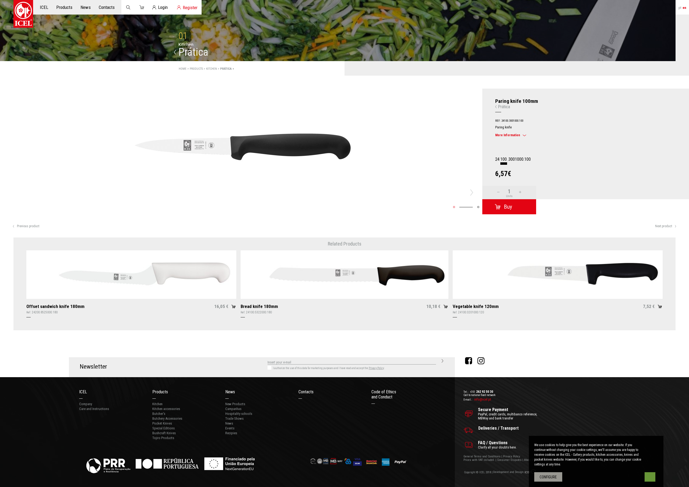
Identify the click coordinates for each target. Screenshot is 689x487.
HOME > (184, 69)
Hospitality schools (238, 414)
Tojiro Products (163, 438)
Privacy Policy (376, 368)
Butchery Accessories (167, 418)
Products (160, 391)
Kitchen (157, 404)
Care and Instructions (94, 409)
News (230, 391)
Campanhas (233, 409)
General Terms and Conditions (482, 456)
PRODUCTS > (198, 69)
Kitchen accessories (166, 409)
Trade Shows (234, 418)
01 (183, 35)
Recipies (231, 433)
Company (85, 404)
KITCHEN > (213, 69)
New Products (235, 404)
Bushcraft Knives (164, 433)
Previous (9, 192)
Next (473, 192)
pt (680, 8)
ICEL (83, 391)
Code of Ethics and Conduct (383, 394)
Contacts (306, 391)
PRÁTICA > (227, 69)
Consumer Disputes (509, 460)
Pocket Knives (162, 423)
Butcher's (158, 414)
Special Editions (163, 428)
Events (229, 428)
